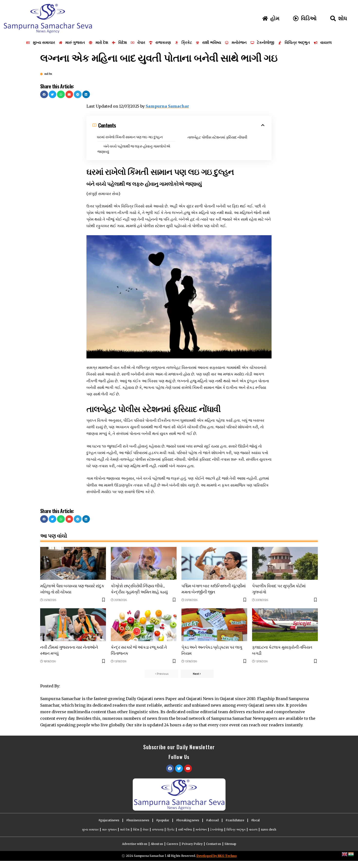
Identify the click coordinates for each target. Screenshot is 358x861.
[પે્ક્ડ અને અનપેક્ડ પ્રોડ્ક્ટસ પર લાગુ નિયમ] (214, 624)
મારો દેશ (48, 74)
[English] (345, 854)
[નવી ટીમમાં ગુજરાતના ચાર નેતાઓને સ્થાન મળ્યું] (73, 624)
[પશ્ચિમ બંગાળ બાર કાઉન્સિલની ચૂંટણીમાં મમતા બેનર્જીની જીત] (214, 563)
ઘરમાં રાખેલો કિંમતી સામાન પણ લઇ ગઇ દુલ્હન (130, 136)
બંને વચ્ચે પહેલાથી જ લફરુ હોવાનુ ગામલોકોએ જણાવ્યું (133, 148)
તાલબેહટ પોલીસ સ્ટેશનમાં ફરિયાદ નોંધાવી (217, 137)
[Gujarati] (351, 854)
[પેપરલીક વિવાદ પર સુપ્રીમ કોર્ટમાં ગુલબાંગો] (285, 563)
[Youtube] (188, 768)
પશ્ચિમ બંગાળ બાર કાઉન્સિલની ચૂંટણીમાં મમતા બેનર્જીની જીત (213, 588)
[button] (44, 94)
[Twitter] (179, 768)
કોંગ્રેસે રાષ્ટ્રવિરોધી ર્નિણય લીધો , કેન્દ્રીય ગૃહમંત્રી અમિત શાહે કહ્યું (139, 588)
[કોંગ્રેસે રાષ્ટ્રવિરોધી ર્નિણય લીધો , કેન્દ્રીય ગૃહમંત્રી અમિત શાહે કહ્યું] (144, 563)
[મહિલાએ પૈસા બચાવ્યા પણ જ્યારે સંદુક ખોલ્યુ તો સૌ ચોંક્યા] (73, 563)
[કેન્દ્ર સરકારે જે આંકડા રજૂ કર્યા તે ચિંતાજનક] (144, 624)
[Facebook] (170, 768)
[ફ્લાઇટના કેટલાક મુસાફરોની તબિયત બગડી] (285, 624)
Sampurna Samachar (167, 106)
